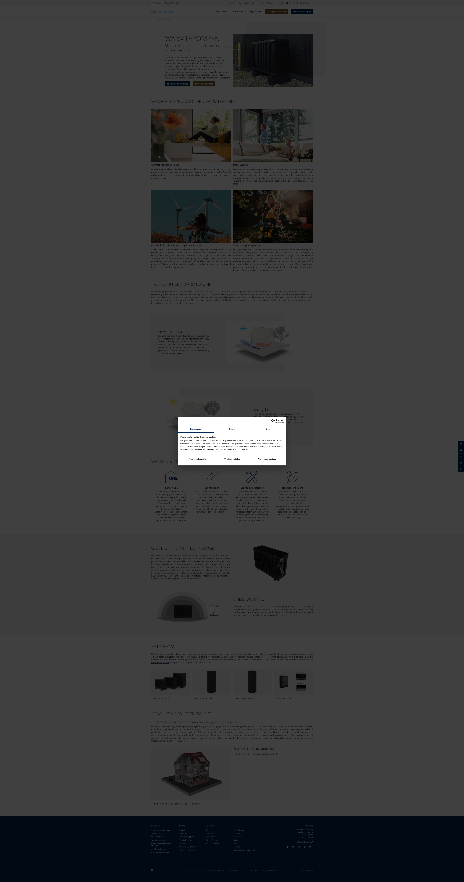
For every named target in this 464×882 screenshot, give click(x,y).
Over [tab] (268, 429)
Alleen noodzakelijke (197, 459)
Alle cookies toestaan (267, 459)
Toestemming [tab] (195, 429)
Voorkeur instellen (232, 459)
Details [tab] (232, 429)
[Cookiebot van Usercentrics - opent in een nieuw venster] (273, 421)
